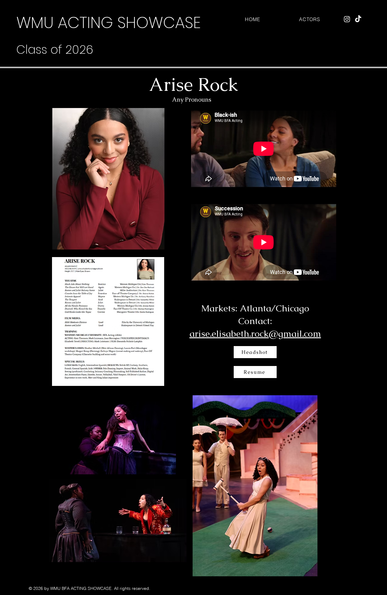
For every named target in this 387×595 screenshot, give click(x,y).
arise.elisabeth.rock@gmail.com (255, 333)
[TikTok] (358, 19)
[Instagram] (347, 19)
